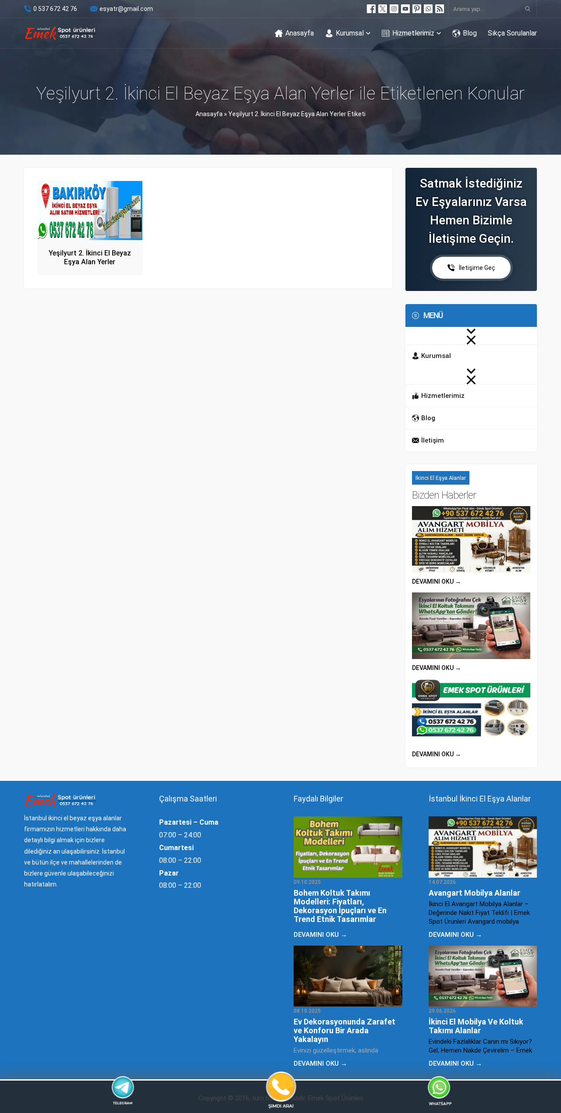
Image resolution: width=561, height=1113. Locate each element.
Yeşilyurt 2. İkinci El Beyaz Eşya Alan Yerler (90, 257)
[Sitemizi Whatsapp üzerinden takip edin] (428, 8)
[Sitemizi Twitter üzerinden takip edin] (382, 8)
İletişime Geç (477, 267)
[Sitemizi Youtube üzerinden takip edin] (405, 8)
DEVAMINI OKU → (436, 581)
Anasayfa (209, 113)
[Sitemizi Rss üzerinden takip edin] (439, 8)
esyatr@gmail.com (126, 8)
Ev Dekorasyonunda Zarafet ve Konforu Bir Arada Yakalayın (344, 1030)
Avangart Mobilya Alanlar (474, 892)
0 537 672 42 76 (55, 8)
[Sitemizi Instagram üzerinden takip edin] (394, 8)
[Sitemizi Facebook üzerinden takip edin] (371, 8)
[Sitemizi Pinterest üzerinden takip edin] (416, 8)
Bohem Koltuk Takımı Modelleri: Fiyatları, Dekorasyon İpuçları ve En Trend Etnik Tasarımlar (340, 906)
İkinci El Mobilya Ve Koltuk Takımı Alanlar (476, 1026)
